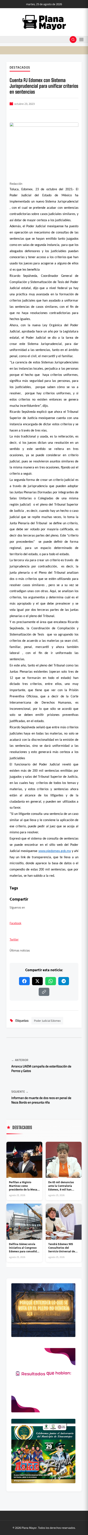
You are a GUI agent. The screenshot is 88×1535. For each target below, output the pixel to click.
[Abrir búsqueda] (73, 39)
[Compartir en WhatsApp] (50, 981)
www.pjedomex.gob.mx (54, 851)
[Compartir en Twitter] (37, 981)
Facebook (15, 923)
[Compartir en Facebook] (24, 981)
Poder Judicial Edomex (47, 1020)
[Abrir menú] (81, 39)
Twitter (14, 939)
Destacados (20, 67)
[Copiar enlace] (44, 992)
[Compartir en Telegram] (63, 981)
